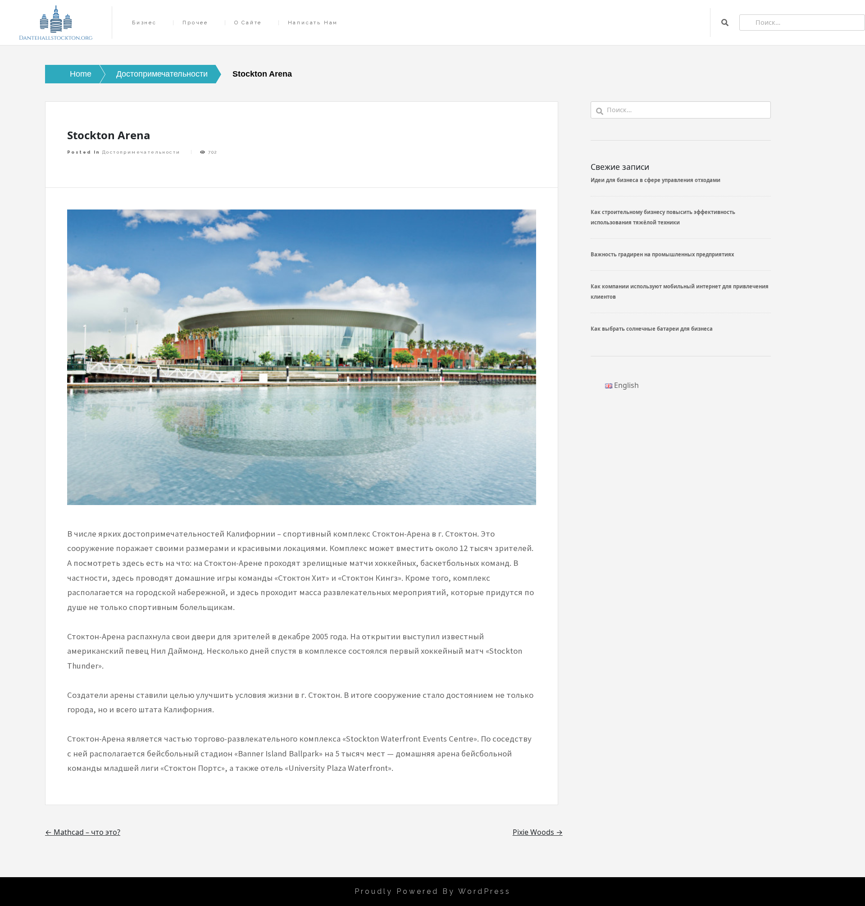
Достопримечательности (141, 152)
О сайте (248, 22)
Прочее (195, 22)
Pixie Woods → (538, 832)
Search (724, 22)
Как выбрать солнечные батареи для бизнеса (652, 328)
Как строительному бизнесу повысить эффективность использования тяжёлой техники (663, 217)
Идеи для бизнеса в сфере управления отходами (655, 180)
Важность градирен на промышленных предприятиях (662, 254)
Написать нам (313, 22)
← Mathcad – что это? (82, 832)
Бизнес (144, 22)
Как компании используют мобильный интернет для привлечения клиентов (680, 291)
